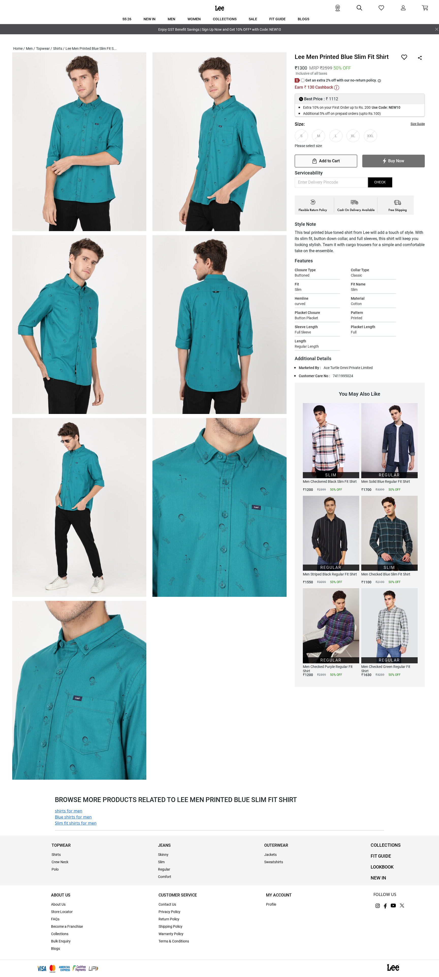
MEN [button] (171, 19)
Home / (19, 48)
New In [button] (149, 19)
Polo (55, 869)
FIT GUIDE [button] (277, 19)
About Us (58, 904)
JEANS (164, 845)
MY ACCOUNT (279, 895)
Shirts (56, 855)
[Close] (436, 29)
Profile (271, 904)
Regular (164, 869)
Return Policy (169, 919)
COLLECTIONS (386, 845)
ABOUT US (60, 895)
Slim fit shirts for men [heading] (76, 823)
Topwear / (44, 48)
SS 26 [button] (126, 19)
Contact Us (167, 904)
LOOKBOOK (382, 867)
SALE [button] (253, 19)
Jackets (270, 855)
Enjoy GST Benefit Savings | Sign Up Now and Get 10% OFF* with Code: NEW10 (219, 29)
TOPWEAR (61, 845)
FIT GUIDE (381, 856)
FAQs (55, 919)
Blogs (55, 949)
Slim (161, 862)
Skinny (163, 855)
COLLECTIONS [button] (225, 19)
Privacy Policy (169, 912)
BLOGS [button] (303, 19)
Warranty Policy (171, 934)
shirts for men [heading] (68, 811)
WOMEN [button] (194, 19)
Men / (30, 48)
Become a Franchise (67, 926)
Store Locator (62, 912)
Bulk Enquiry (61, 941)
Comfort (164, 877)
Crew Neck (60, 862)
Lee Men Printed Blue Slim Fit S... (91, 48)
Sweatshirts (273, 862)
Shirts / (59, 48)
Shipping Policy (170, 926)
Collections (59, 934)
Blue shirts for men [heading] (73, 817)
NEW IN (378, 877)
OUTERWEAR (276, 845)
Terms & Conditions (174, 941)
